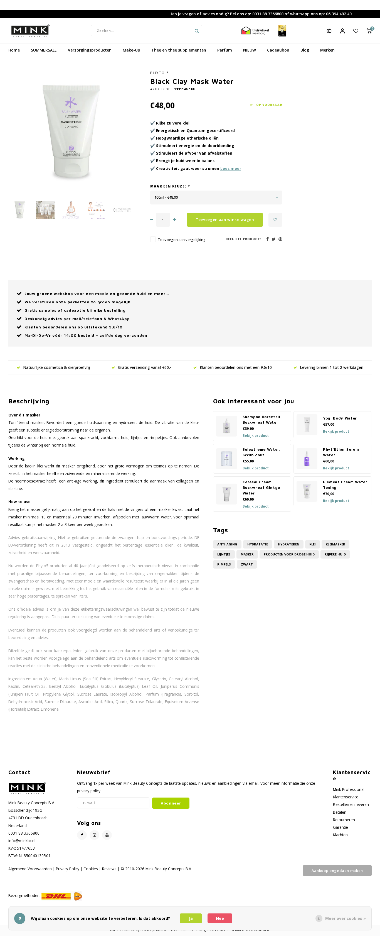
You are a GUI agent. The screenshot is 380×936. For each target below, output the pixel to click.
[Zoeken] (196, 30)
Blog (304, 50)
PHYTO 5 (159, 72)
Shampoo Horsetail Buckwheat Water (261, 420)
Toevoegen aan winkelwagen (225, 219)
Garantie (340, 827)
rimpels (224, 564)
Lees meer (230, 168)
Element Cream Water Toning (345, 485)
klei (312, 544)
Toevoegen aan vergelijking (182, 239)
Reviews (109, 868)
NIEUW (249, 50)
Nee (220, 918)
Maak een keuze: (169, 186)
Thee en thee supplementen (178, 50)
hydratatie (257, 544)
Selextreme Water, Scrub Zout (262, 452)
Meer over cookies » (345, 918)
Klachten (340, 834)
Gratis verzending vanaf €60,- (144, 367)
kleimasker (335, 544)
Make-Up (131, 50)
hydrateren (288, 544)
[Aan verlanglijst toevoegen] (275, 220)
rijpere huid (335, 554)
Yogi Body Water (340, 418)
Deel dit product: (243, 239)
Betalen (339, 812)
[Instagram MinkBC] (94, 835)
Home (14, 50)
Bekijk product (256, 435)
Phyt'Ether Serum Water (341, 452)
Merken (327, 50)
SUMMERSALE (44, 50)
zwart (247, 564)
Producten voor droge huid (289, 554)
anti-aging (227, 544)
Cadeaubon (278, 50)
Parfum (224, 50)
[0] (369, 30)
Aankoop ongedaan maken (337, 870)
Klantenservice (345, 797)
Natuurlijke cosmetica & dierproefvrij (56, 367)
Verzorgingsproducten (90, 50)
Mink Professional (348, 789)
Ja (191, 918)
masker (247, 554)
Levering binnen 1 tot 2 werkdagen (331, 367)
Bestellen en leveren (351, 804)
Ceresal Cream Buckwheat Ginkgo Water (261, 487)
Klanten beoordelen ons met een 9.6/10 (236, 367)
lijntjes (224, 554)
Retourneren (344, 819)
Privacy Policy (67, 868)
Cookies (90, 868)
